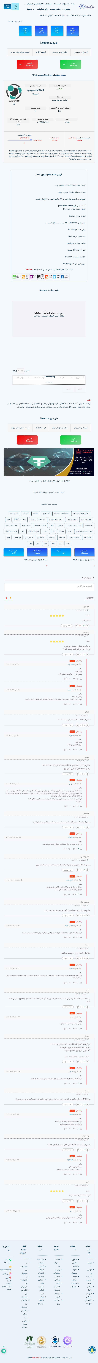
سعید (71, 968)
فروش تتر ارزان (86, 519)
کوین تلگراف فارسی (55, 519)
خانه (89, 15)
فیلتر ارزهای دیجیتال (59, 52)
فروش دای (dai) (11, 531)
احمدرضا (70, 664)
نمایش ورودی (21, 370)
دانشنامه (73, 1286)
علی (71, 1211)
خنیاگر (71, 1072)
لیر (61, 543)
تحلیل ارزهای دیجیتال (80, 513)
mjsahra (70, 1160)
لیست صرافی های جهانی (20, 52)
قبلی (80, 389)
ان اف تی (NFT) (20, 519)
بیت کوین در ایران (74, 525)
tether (35, 513)
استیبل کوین (14, 513)
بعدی (68, 389)
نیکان (71, 735)
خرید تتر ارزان (71, 519)
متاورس (60, 525)
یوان (30, 543)
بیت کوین (88, 525)
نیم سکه (62, 537)
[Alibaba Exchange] (86, 6)
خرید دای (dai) (33, 531)
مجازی (61, 531)
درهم (53, 543)
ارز (53, 531)
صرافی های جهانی (41, 1283)
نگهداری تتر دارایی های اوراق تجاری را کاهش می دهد (49, 480)
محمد (71, 1114)
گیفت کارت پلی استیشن (84, 531)
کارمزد (74, 1266)
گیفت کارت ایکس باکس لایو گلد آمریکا (49, 492)
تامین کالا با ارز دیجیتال (57, 1287)
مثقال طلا (87, 537)
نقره (8, 519)
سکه (69, 531)
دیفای (46, 531)
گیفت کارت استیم (12, 525)
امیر (71, 1017)
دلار (38, 543)
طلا (52, 525)
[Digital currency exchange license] (49, 1343)
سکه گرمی (40, 537)
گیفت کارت (26, 525)
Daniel (70, 837)
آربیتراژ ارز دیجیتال (81, 52)
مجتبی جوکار (69, 925)
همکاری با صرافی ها (57, 1263)
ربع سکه (51, 537)
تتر (22, 531)
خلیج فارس (69, 880)
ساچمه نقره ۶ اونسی (49, 504)
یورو (8, 537)
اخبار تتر (25, 513)
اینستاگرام (5, 1274)
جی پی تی (29, 537)
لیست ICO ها (41, 52)
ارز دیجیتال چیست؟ (38, 519)
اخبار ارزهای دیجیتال (61, 513)
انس (45, 543)
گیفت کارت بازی (40, 525)
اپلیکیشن (17, 537)
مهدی (71, 784)
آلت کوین (46, 513)
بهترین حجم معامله (24, 1324)
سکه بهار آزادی (74, 537)
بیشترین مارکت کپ (24, 1314)
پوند (67, 543)
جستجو (74, 1283)
